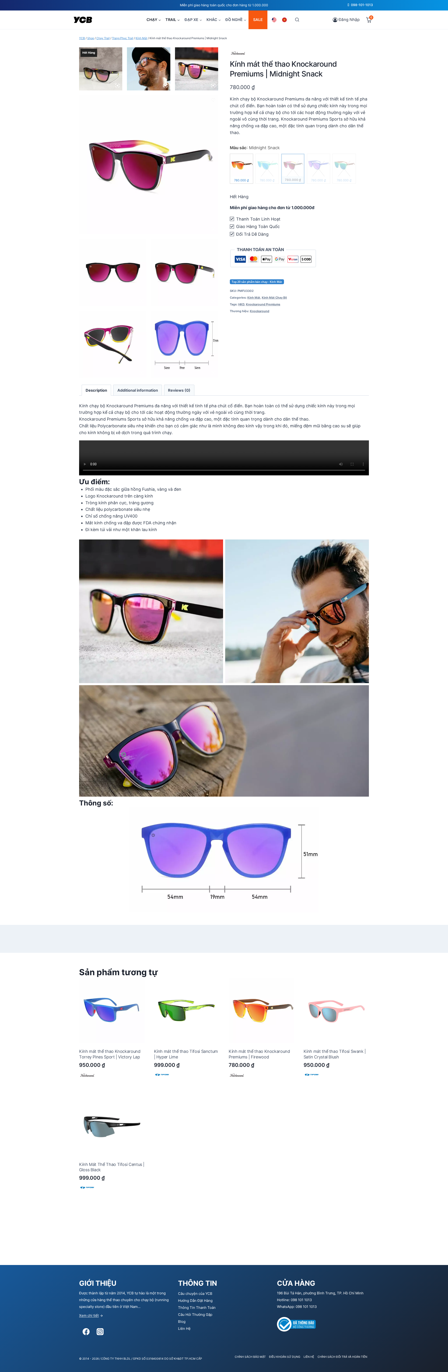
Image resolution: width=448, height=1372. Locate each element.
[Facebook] (86, 1332)
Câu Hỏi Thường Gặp (195, 1314)
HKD (241, 304)
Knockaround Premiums (263, 304)
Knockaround (259, 311)
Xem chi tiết (89, 1315)
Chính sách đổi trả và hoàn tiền (342, 1356)
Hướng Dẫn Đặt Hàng (195, 1300)
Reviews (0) (179, 390)
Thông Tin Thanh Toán (197, 1307)
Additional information (137, 390)
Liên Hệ (184, 1328)
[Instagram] (100, 1332)
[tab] (96, 390)
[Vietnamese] (285, 19)
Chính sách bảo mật (250, 1356)
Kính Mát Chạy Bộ (274, 297)
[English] (275, 19)
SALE (258, 19)
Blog (182, 1321)
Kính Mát (253, 297)
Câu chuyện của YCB (195, 1293)
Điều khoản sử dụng (284, 1356)
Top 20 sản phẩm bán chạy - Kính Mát (257, 282)
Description (96, 390)
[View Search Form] (297, 19)
